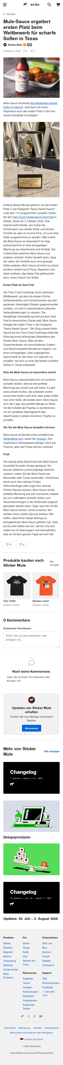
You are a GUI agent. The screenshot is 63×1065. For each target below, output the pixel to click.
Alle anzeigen (54, 563)
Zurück (11, 14)
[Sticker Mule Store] (22, 1016)
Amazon (42, 439)
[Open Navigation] (4, 4)
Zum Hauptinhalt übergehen (2, 2)
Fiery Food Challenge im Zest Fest (33, 217)
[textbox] (31, 318)
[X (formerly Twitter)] (28, 1016)
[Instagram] (34, 1016)
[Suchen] (49, 4)
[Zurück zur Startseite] (25, 5)
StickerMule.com (13, 439)
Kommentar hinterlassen (17, 628)
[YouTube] (40, 1016)
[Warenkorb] (58, 4)
